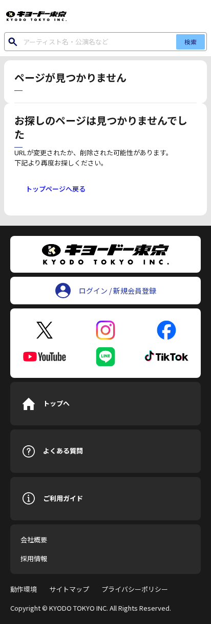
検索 (190, 41)
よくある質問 (63, 450)
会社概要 (33, 539)
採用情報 (33, 558)
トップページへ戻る (56, 189)
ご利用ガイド (63, 498)
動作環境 (23, 589)
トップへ (56, 403)
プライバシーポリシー (134, 589)
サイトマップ (69, 589)
